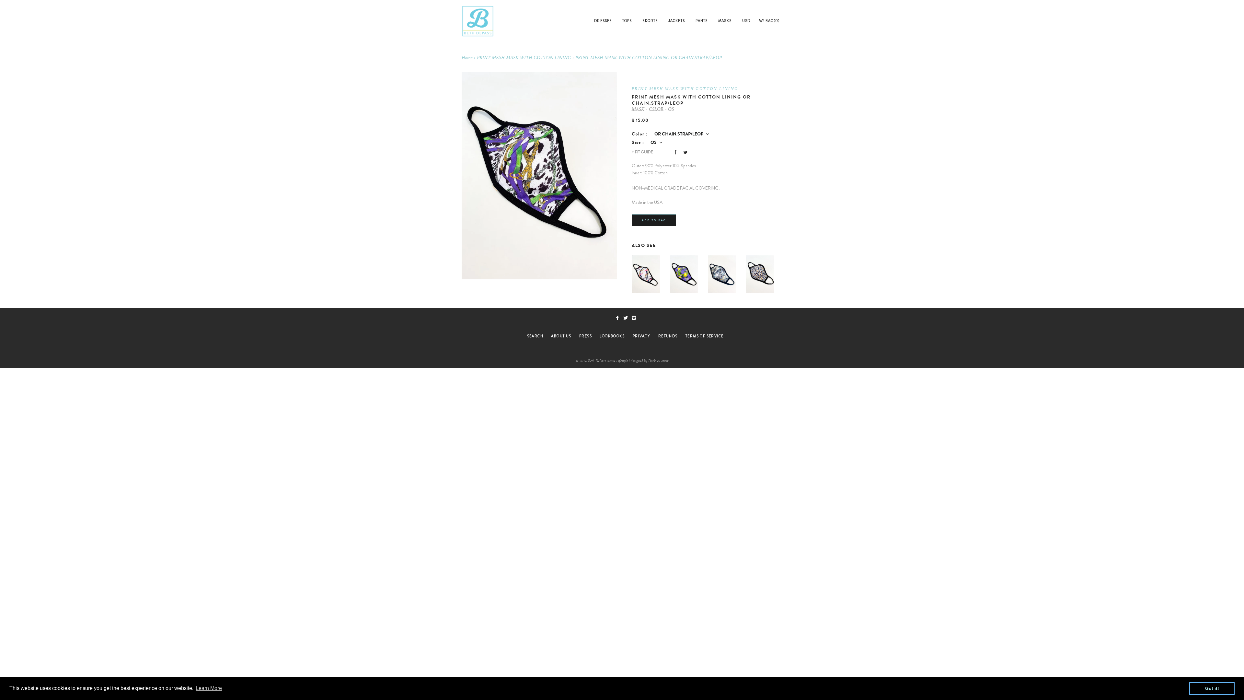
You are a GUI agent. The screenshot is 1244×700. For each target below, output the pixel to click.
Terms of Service (704, 336)
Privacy (642, 336)
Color (638, 134)
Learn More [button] (209, 688)
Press (585, 336)
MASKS (724, 20)
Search (535, 336)
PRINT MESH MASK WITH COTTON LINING (524, 58)
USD (746, 20)
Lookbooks (612, 336)
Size (636, 142)
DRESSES (603, 20)
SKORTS (650, 20)
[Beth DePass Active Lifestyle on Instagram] (635, 318)
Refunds (668, 336)
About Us (561, 336)
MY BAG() (769, 20)
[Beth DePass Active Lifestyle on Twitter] (627, 318)
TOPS (627, 20)
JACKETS (676, 20)
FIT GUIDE (642, 152)
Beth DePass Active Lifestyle (608, 361)
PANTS (702, 20)
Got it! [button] (1212, 688)
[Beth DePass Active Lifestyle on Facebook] (619, 318)
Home (467, 58)
